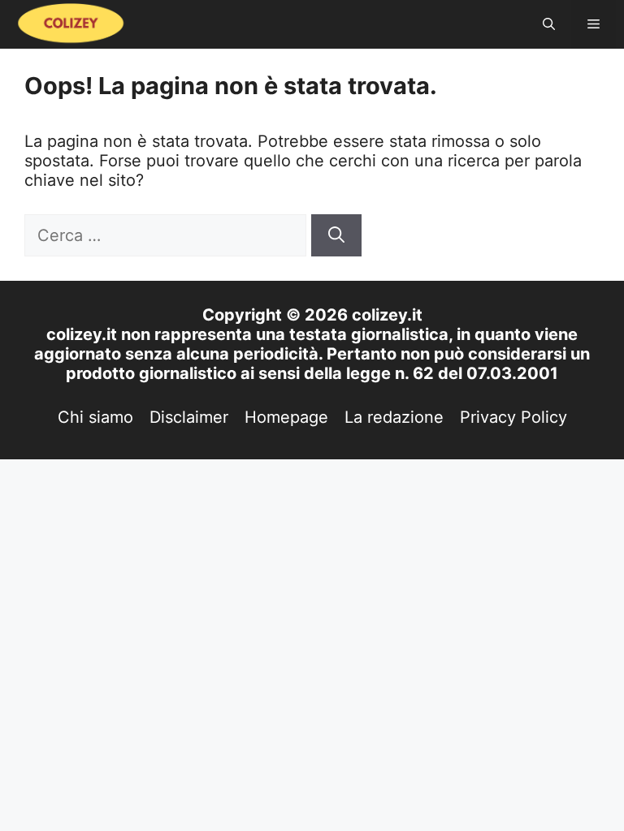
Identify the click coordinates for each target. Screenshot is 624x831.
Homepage (286, 417)
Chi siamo (95, 417)
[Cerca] (336, 235)
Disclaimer (189, 417)
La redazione (394, 417)
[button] (548, 24)
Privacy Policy (513, 417)
